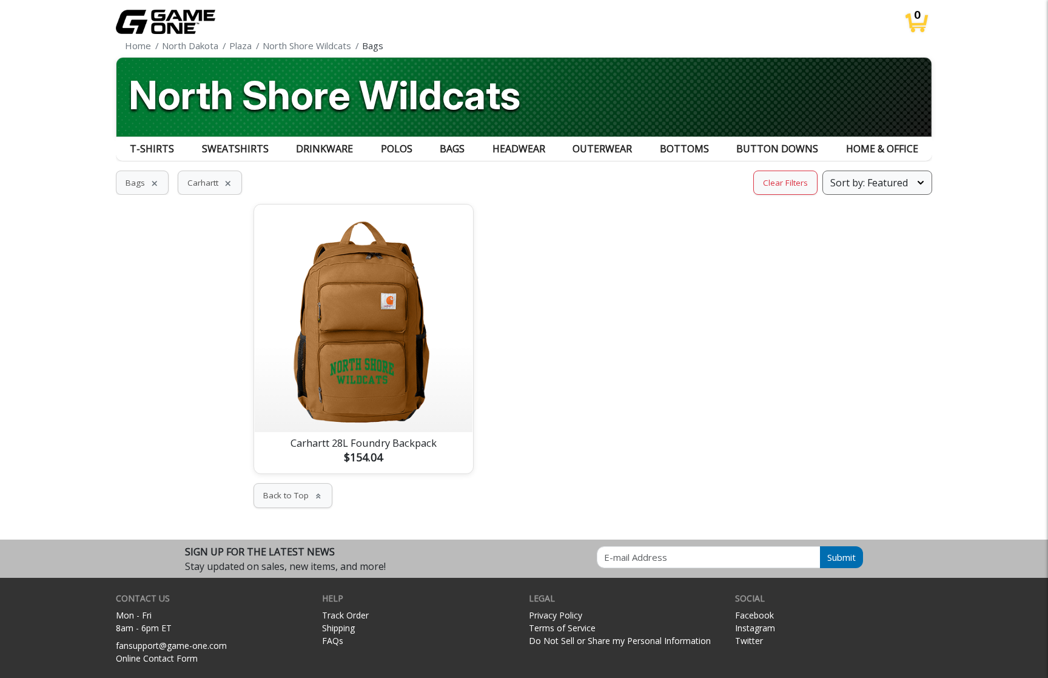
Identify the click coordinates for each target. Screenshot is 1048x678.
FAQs (332, 640)
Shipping (338, 628)
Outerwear (602, 148)
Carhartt (209, 182)
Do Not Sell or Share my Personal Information (620, 640)
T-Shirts (152, 148)
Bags (452, 148)
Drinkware (324, 148)
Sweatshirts (235, 148)
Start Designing (363, 408)
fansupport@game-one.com (171, 645)
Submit (841, 557)
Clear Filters (785, 182)
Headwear (518, 148)
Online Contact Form (157, 658)
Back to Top (293, 495)
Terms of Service (562, 628)
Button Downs (777, 148)
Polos (396, 148)
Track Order (345, 615)
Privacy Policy (555, 615)
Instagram (755, 628)
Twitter (749, 640)
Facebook (754, 615)
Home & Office (882, 148)
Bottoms (684, 148)
